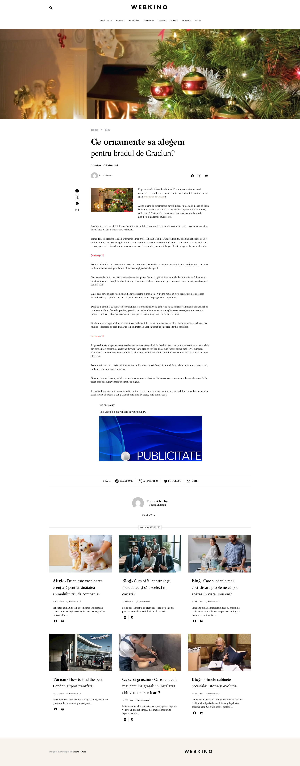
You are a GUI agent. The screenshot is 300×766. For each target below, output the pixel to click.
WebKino (150, 7)
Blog (107, 129)
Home (94, 129)
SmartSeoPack (79, 752)
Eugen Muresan (105, 175)
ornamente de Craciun (154, 196)
